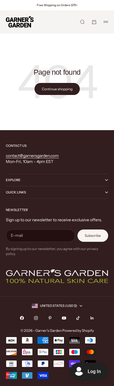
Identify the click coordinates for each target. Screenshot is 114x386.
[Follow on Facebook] (22, 318)
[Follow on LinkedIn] (92, 318)
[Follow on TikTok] (78, 318)
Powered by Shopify (78, 330)
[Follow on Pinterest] (50, 318)
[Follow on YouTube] (64, 318)
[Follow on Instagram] (36, 318)
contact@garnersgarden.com (32, 155)
